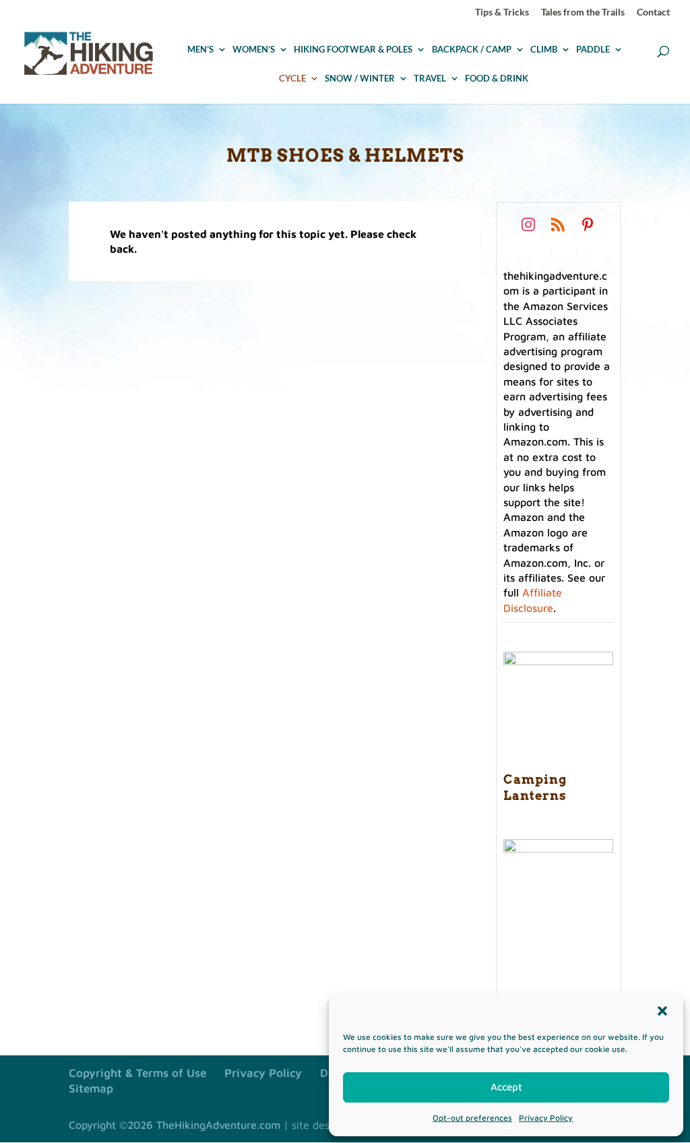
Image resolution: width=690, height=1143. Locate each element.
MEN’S (200, 50)
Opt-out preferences (472, 1118)
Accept (506, 1086)
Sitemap (91, 1088)
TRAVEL (430, 79)
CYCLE (292, 79)
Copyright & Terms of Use (137, 1073)
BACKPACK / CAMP (471, 50)
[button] (662, 1011)
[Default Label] (558, 224)
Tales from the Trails (583, 12)
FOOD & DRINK (496, 79)
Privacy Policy (546, 1118)
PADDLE (593, 50)
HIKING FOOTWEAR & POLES (353, 50)
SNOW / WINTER (360, 79)
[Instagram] (528, 224)
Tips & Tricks (502, 12)
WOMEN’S (253, 50)
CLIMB (543, 50)
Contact (653, 12)
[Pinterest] (587, 224)
